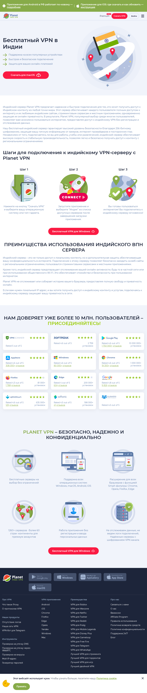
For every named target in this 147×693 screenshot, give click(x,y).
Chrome (45, 613)
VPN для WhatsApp (81, 650)
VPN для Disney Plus (81, 633)
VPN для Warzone (80, 609)
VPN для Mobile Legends (83, 629)
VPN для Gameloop (80, 637)
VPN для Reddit (79, 621)
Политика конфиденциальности (128, 629)
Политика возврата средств (125, 625)
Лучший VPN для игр (82, 662)
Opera (44, 625)
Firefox (44, 617)
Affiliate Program (119, 617)
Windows (46, 633)
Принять (21, 686)
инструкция (88, 7)
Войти (134, 16)
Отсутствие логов (11, 622)
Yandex (45, 629)
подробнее (14, 7)
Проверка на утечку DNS (15, 644)
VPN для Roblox (79, 604)
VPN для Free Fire (80, 641)
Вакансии (116, 613)
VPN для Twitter (79, 617)
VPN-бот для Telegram (13, 630)
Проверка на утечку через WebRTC (16, 649)
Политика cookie (106, 678)
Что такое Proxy (10, 604)
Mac (43, 637)
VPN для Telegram (80, 646)
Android (45, 604)
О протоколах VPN (12, 609)
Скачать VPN (119, 16)
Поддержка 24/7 (119, 633)
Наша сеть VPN (10, 626)
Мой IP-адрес (9, 659)
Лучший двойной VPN (82, 666)
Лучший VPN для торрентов (85, 658)
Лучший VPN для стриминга (86, 654)
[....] (10, 16)
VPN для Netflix (78, 613)
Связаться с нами (120, 604)
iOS (43, 609)
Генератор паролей (12, 663)
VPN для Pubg (78, 625)
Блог (113, 637)
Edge (44, 621)
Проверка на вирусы (13, 655)
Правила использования (124, 621)
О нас (113, 609)
